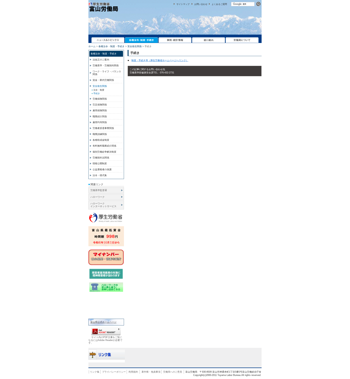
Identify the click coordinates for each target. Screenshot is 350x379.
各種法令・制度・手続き (111, 46)
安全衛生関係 (134, 46)
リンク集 (94, 371)
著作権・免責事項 (150, 371)
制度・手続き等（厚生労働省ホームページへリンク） (159, 60)
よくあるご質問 (219, 4)
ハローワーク (97, 197)
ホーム (92, 46)
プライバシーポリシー (114, 371)
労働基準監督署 (98, 190)
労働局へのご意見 (172, 371)
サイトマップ (183, 4)
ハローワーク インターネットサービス (103, 205)
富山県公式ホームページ (103, 322)
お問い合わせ (200, 4)
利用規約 (133, 371)
